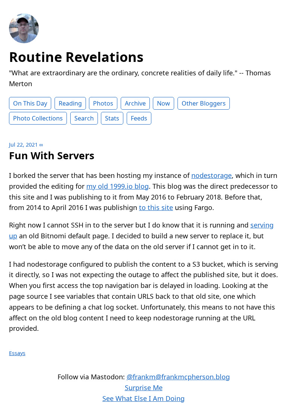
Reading (70, 103)
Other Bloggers (204, 103)
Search (84, 118)
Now (163, 103)
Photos (103, 103)
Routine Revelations (76, 57)
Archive (135, 103)
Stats (112, 118)
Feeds (139, 118)
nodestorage (211, 175)
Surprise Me (144, 387)
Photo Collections (38, 118)
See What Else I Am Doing (143, 398)
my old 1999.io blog (117, 186)
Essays (17, 353)
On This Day (30, 103)
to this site (156, 207)
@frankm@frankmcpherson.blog (178, 376)
